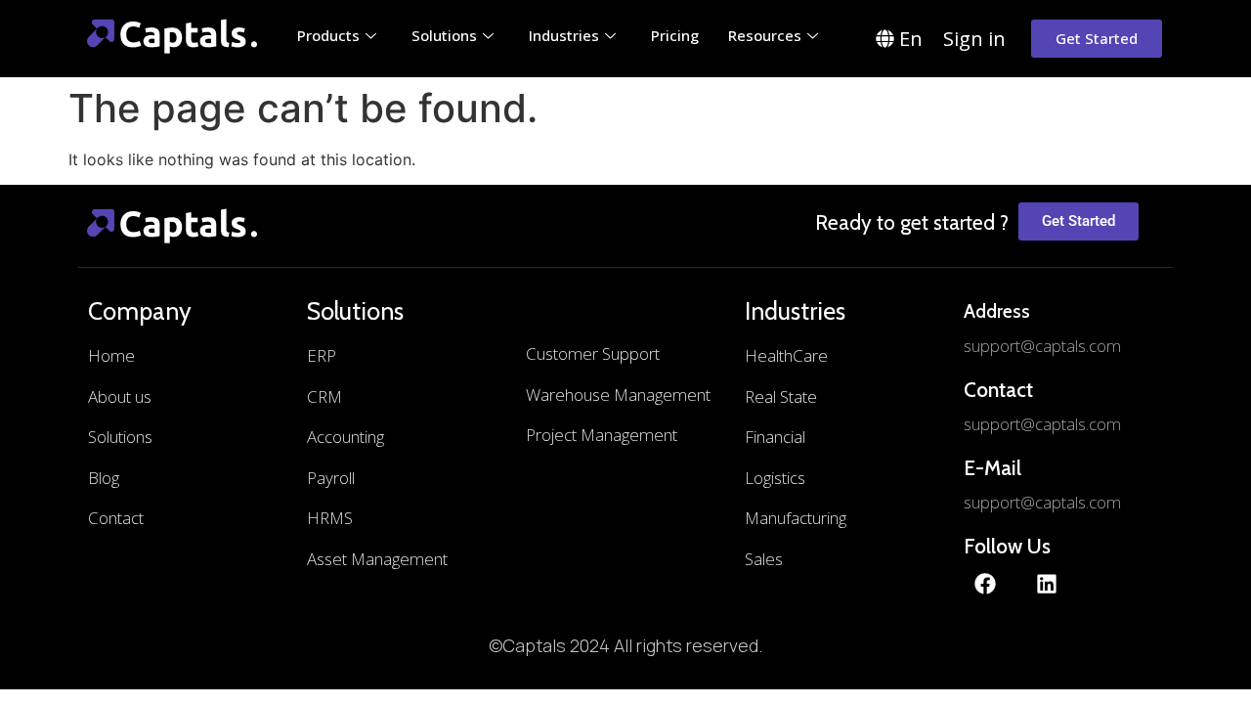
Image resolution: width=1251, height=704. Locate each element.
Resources (764, 35)
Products (328, 35)
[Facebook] (985, 583)
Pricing (675, 35)
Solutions (444, 35)
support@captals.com (1042, 345)
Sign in (974, 38)
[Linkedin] (1046, 583)
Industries (564, 35)
